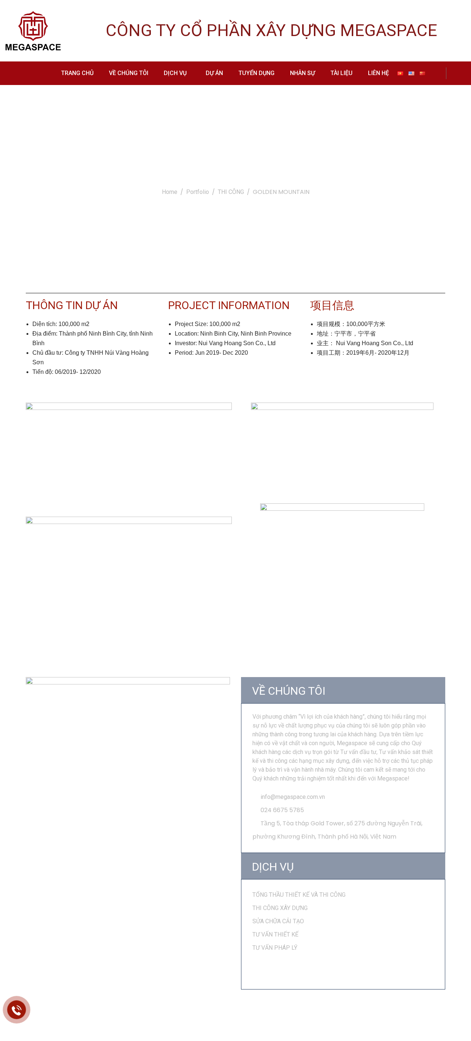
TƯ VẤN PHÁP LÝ (274, 947)
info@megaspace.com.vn (293, 796)
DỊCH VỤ (175, 73)
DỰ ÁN (214, 73)
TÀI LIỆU (341, 73)
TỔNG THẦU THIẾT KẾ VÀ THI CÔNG (299, 894)
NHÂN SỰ (302, 73)
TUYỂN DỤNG (256, 73)
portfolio (197, 191)
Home (169, 191)
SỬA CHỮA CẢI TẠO (278, 921)
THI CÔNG (231, 191)
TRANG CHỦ (77, 73)
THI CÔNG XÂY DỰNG (280, 907)
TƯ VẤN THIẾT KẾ (275, 934)
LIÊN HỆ (378, 73)
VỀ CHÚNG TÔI (128, 73)
